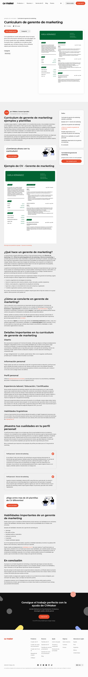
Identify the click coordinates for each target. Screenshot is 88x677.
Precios (52, 3)
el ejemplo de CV (10, 419)
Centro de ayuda (56, 642)
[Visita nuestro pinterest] (49, 665)
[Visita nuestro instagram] (43, 665)
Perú (74, 644)
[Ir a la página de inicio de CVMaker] (8, 3)
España (75, 642)
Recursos (29, 3)
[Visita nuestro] (52, 665)
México (75, 650)
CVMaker (33, 658)
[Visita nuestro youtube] (46, 665)
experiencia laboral (42, 308)
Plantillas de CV (45, 642)
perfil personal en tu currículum (16, 378)
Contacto (65, 644)
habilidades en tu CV (28, 547)
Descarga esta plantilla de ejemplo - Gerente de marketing (18, 245)
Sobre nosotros (66, 642)
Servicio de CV (39, 3)
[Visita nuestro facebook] (41, 665)
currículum (22, 318)
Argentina (75, 647)
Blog (46, 3)
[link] (27, 18)
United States (76, 653)
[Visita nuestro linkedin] (38, 665)
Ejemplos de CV (45, 644)
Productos (20, 3)
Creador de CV (34, 642)
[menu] (71, 131)
